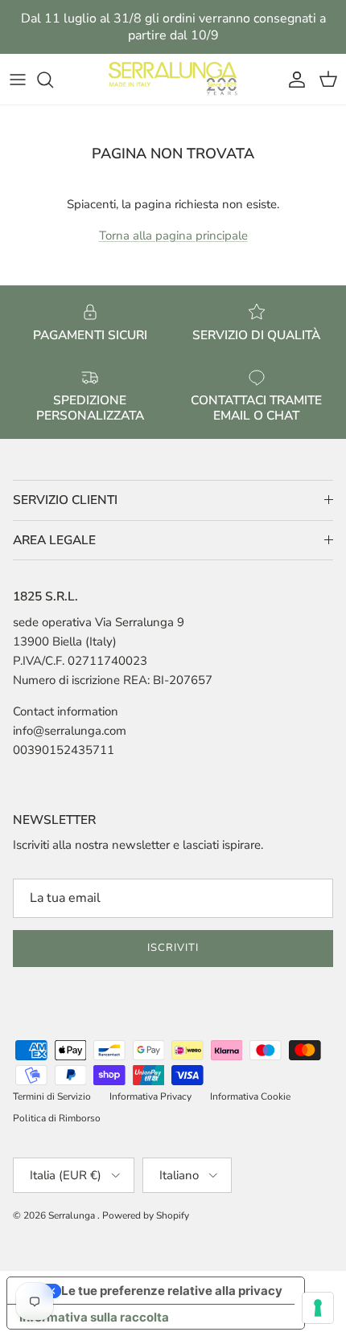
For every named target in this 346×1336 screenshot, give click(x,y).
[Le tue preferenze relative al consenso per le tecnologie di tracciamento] (318, 1308)
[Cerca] (53, 79)
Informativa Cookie (250, 1096)
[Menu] (17, 79)
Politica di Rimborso (57, 1118)
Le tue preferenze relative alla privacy (171, 1290)
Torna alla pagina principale (173, 235)
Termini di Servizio (52, 1096)
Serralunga (72, 1215)
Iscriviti (173, 948)
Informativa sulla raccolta (94, 1317)
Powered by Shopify (145, 1215)
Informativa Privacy (150, 1096)
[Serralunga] (173, 79)
